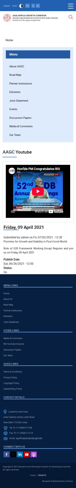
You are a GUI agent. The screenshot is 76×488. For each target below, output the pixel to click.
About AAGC (16, 66)
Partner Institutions (20, 83)
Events (13, 109)
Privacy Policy (10, 377)
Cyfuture (69, 481)
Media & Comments (21, 126)
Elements (15, 92)
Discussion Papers (20, 117)
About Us (8, 299)
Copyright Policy (11, 383)
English (7, 5)
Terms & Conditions (13, 371)
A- (38, 5)
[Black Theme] (21, 5)
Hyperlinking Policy (13, 388)
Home (9, 40)
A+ (27, 5)
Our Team (15, 135)
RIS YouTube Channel (14, 343)
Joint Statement (18, 100)
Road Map (15, 75)
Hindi (14, 5)
